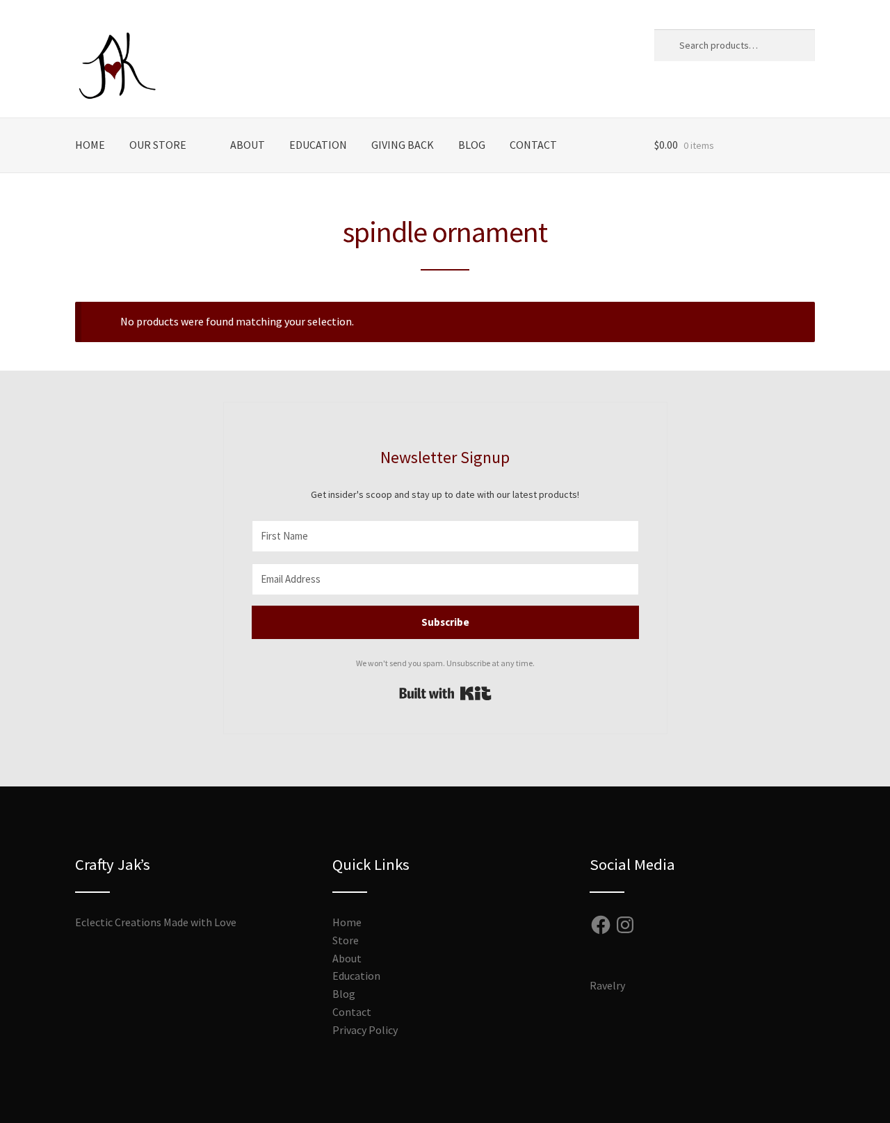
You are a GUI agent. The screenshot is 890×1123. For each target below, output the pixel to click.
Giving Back (402, 145)
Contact (533, 145)
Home (90, 145)
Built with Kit (445, 693)
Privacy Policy (365, 1030)
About (247, 145)
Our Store (157, 145)
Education (318, 145)
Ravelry (607, 985)
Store (345, 940)
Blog (471, 145)
